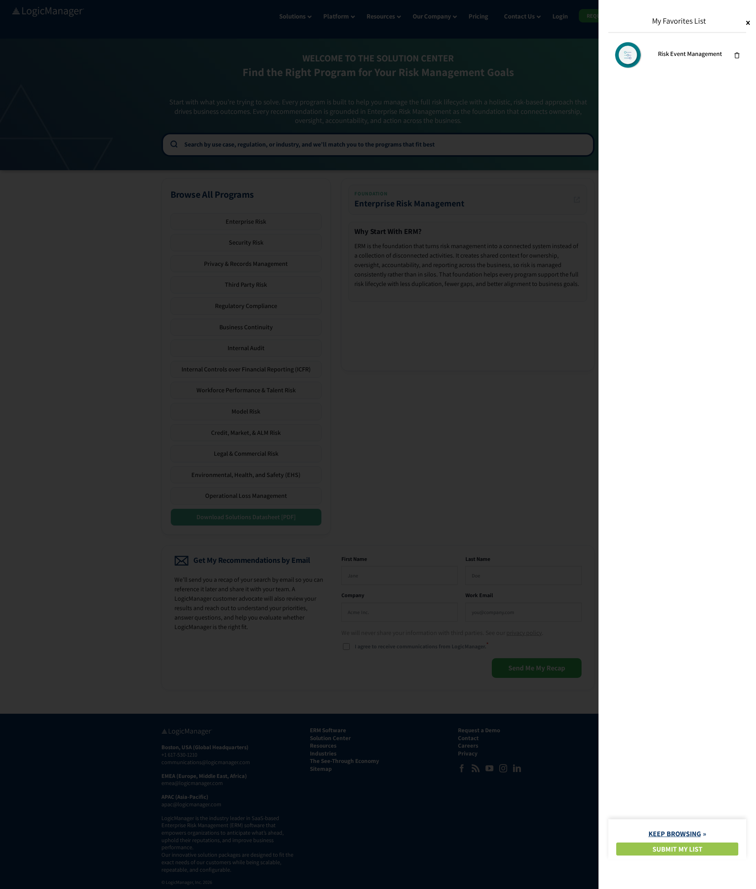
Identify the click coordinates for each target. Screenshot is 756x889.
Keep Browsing (675, 833)
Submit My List (677, 849)
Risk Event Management (690, 54)
